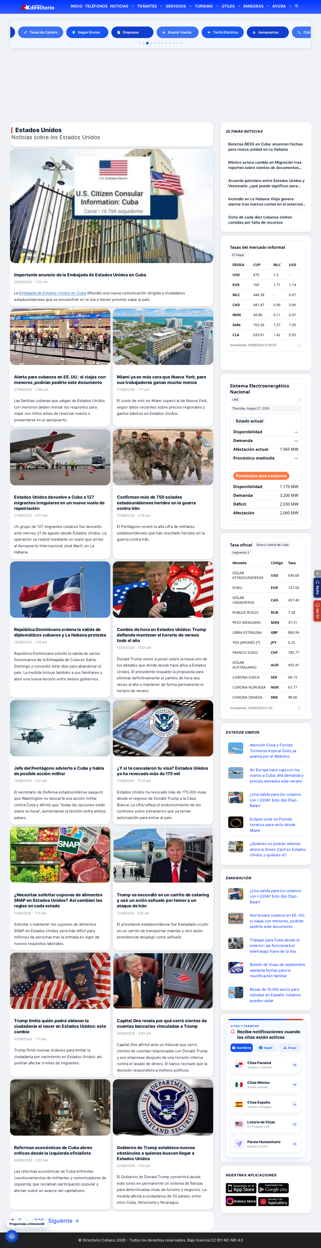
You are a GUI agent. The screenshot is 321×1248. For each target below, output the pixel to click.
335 (39, 1220)
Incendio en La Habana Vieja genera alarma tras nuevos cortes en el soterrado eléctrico (266, 201)
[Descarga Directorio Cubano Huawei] (273, 1204)
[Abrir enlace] (237, 748)
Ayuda (279, 6)
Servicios (176, 6)
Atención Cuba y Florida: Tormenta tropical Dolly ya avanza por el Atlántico (273, 751)
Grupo (292, 1048)
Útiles (228, 6)
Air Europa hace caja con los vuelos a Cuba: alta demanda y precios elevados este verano (276, 775)
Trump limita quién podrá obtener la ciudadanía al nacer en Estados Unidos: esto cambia (60, 1026)
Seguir (268, 1048)
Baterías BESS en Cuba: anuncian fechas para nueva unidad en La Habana (265, 147)
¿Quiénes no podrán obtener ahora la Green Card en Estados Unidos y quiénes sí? (278, 849)
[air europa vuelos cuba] (237, 773)
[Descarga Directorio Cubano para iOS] (241, 1191)
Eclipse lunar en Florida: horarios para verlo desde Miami (272, 825)
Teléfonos (96, 6)
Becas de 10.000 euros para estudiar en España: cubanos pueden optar (275, 995)
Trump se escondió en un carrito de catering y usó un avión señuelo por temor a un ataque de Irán (163, 900)
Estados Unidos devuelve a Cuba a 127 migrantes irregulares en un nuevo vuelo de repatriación (59, 503)
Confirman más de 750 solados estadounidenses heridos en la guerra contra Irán (156, 503)
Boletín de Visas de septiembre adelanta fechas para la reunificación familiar (277, 970)
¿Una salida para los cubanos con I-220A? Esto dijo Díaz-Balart (275, 800)
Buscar (297, 7)
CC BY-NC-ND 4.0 (227, 1240)
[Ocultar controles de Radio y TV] (317, 573)
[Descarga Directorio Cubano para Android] (273, 1191)
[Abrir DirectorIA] (12, 1236)
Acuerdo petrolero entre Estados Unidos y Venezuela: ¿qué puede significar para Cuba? (266, 183)
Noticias (119, 6)
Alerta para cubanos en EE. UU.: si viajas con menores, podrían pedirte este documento (278, 921)
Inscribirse (244, 1048)
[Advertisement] (160, 86)
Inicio (76, 6)
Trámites (147, 6)
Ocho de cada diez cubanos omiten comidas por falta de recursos (260, 220)
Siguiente (63, 1220)
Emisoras (254, 6)
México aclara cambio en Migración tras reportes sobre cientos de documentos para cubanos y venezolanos (264, 165)
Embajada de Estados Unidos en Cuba (52, 293)
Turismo (204, 6)
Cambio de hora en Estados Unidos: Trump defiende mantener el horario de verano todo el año (161, 635)
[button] (317, 587)
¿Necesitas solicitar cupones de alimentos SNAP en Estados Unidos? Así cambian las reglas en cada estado (58, 900)
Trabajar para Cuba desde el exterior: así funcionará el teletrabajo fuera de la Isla (275, 946)
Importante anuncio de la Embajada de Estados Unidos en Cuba (80, 274)
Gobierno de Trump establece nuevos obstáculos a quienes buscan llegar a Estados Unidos (156, 1153)
